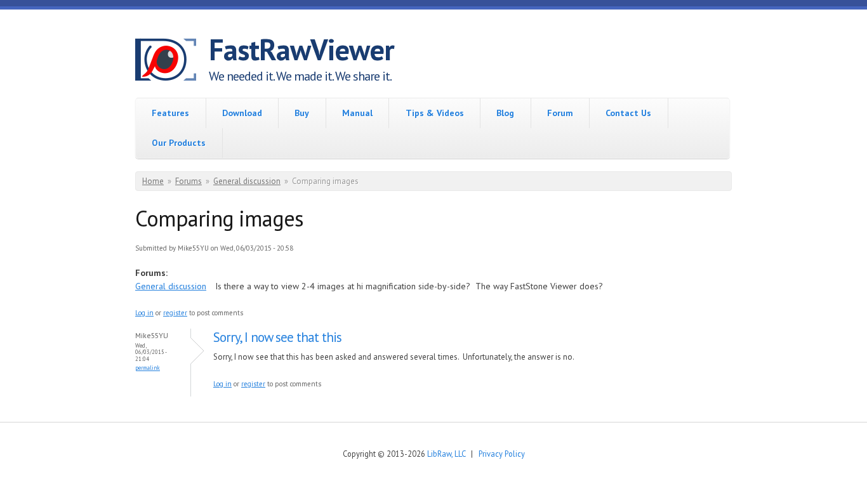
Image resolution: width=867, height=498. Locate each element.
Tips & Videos (435, 113)
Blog (505, 113)
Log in (144, 312)
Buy (302, 113)
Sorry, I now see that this (277, 337)
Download (242, 113)
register (175, 312)
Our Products (179, 142)
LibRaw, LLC (446, 454)
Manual (357, 113)
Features (170, 113)
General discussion (247, 181)
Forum (560, 113)
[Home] (172, 61)
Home (153, 181)
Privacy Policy (502, 454)
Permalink (147, 367)
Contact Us (628, 113)
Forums (188, 181)
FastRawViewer (301, 49)
